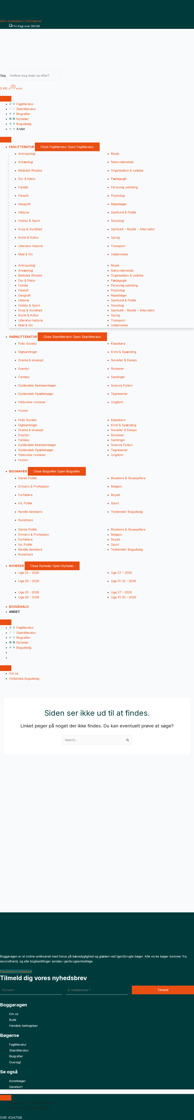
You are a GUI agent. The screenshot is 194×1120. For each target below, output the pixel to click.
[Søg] (67, 76)
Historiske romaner (32, 402)
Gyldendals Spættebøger (36, 394)
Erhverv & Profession (33, 486)
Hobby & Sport (29, 221)
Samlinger (118, 377)
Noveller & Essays (124, 360)
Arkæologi (25, 162)
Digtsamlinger (28, 352)
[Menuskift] (5, 99)
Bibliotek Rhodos (30, 170)
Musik (115, 154)
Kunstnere (25, 520)
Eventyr (23, 369)
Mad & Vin (25, 254)
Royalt (115, 495)
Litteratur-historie (30, 246)
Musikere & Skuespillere (128, 478)
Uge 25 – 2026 (28, 573)
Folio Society (27, 343)
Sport (115, 503)
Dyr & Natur (27, 179)
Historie (23, 212)
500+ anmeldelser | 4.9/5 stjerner (21, 21)
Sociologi (117, 221)
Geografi (24, 204)
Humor (23, 410)
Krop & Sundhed (30, 229)
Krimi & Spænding (123, 352)
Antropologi (26, 154)
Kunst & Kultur (28, 237)
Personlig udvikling (124, 187)
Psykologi (118, 195)
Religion (116, 486)
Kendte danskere (30, 512)
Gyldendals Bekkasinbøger (37, 385)
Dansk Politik (27, 478)
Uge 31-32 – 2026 (123, 581)
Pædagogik (119, 179)
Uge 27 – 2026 (121, 573)
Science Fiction (122, 385)
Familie (23, 187)
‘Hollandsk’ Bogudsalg (127, 512)
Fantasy (24, 377)
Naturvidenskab (122, 162)
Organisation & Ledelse (127, 170)
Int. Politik (25, 503)
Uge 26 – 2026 (28, 581)
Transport (118, 246)
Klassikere (118, 343)
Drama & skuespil (30, 360)
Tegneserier (119, 394)
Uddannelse (119, 254)
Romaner (117, 369)
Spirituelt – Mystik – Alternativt (132, 229)
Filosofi (23, 195)
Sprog (115, 237)
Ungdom (117, 402)
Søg (3, 75)
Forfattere (25, 495)
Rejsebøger (119, 204)
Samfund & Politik (123, 212)
